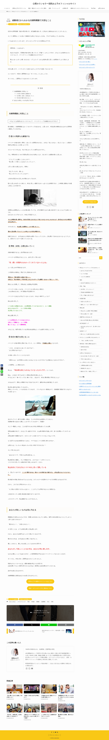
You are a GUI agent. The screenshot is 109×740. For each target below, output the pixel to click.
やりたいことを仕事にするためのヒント (90, 337)
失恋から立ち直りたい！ (86, 301)
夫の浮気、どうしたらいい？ (87, 289)
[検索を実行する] (100, 257)
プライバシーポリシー (54, 735)
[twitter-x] (29, 668)
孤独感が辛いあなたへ (86, 368)
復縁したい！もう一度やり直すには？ (89, 304)
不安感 (32, 601)
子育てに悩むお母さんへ (86, 359)
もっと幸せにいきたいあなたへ (87, 362)
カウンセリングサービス (85, 380)
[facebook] (27, 668)
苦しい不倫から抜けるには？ (87, 295)
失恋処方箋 (82, 298)
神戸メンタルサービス (84, 389)
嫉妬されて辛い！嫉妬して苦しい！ (89, 371)
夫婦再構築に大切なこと (21, 91)
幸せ (48, 601)
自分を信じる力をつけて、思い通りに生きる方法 (90, 327)
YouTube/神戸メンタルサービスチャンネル (90, 395)
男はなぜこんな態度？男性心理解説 (89, 311)
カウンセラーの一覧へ (84, 61)
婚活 (81, 280)
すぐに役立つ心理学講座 (85, 383)
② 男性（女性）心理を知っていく (25, 96)
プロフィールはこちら (90, 202)
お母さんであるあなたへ (86, 353)
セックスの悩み (84, 273)
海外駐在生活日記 (85, 347)
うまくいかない (12, 601)
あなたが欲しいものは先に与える (23, 100)
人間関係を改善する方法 (86, 365)
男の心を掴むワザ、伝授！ (87, 314)
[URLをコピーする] (66, 625)
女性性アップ (83, 331)
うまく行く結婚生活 (13, 24)
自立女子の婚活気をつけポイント (88, 283)
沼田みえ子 (15, 658)
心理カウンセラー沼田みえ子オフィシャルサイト (54, 3)
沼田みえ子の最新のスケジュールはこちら (40, 581)
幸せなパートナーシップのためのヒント (90, 267)
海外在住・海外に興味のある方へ (88, 343)
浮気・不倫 (82, 286)
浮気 (52, 601)
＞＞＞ (95, 58)
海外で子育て (84, 349)
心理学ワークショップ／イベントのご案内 (89, 386)
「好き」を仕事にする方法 (87, 340)
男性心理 (82, 308)
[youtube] (32, 668)
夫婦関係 (43, 601)
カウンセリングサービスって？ (87, 67)
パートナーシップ (21, 601)
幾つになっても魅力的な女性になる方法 (90, 334)
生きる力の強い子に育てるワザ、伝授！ (90, 356)
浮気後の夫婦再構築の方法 (24, 24)
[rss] (57, 732)
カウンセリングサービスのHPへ (87, 64)
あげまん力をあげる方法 (86, 270)
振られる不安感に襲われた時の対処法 (89, 320)
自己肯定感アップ (84, 323)
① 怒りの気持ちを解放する (24, 93)
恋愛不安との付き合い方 (86, 317)
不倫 (28, 601)
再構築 (37, 601)
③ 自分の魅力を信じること (24, 98)
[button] (15, 625)
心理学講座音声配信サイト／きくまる (88, 392)
